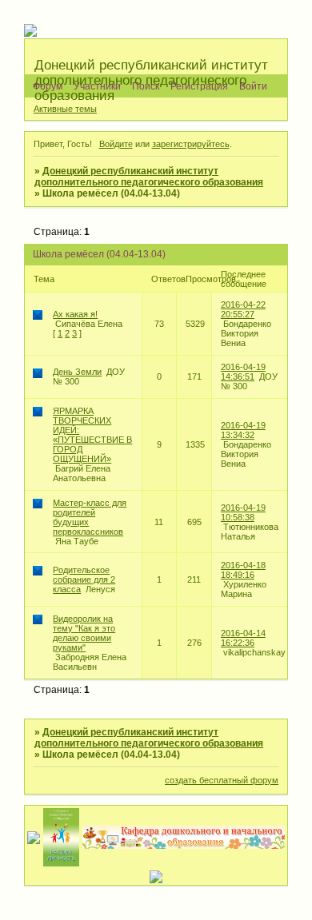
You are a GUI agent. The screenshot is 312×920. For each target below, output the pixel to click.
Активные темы (65, 109)
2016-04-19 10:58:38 (243, 512)
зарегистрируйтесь (191, 144)
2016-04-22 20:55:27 (243, 309)
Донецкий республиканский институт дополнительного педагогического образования (148, 176)
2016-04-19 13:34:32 (243, 430)
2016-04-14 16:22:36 (243, 637)
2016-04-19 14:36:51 (243, 371)
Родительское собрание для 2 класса (84, 579)
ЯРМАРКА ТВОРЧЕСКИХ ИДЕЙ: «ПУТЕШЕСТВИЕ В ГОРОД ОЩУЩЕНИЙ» (92, 435)
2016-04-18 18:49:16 (243, 569)
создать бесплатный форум (221, 780)
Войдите (116, 144)
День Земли (77, 371)
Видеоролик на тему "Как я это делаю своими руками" (84, 633)
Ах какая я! (75, 314)
